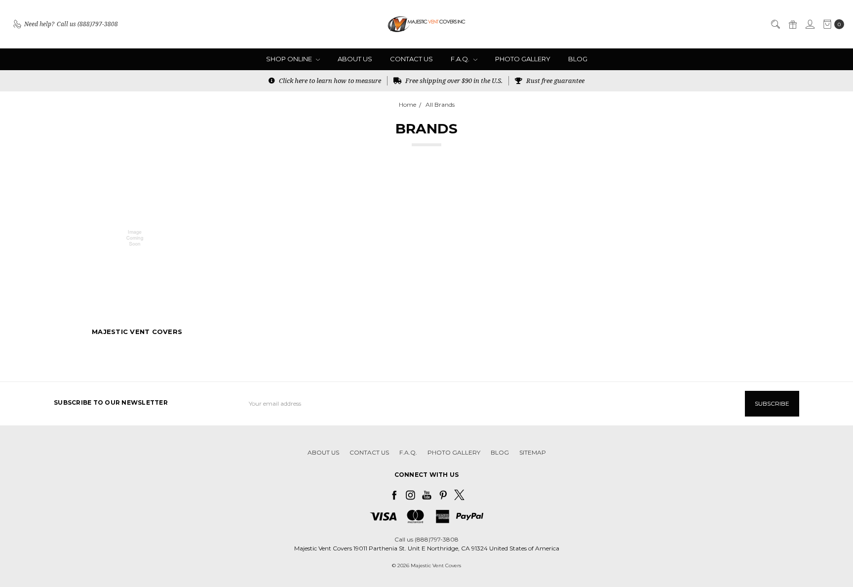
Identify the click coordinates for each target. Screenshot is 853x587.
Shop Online (289, 59)
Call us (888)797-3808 (426, 539)
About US (355, 59)
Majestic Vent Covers (137, 331)
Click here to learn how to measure (329, 80)
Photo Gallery (522, 59)
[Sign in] (809, 24)
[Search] (775, 24)
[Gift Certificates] (792, 24)
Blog (577, 59)
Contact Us (411, 59)
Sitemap (532, 452)
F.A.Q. (461, 59)
